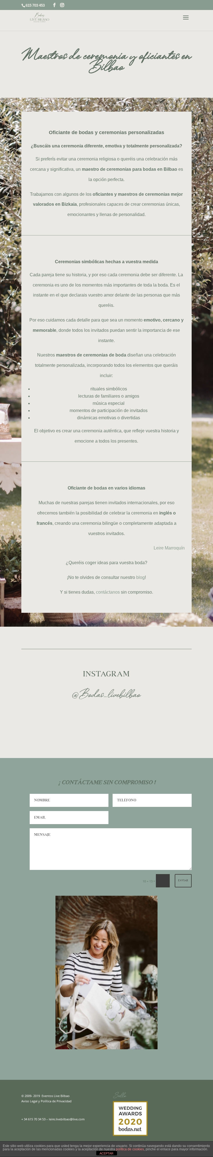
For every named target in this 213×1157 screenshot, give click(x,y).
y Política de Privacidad (54, 1101)
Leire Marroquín (169, 548)
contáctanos (108, 592)
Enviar (183, 880)
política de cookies (130, 1149)
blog (140, 577)
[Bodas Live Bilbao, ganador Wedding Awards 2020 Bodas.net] (130, 1135)
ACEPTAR (106, 1153)
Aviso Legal (29, 1101)
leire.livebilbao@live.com (67, 1119)
